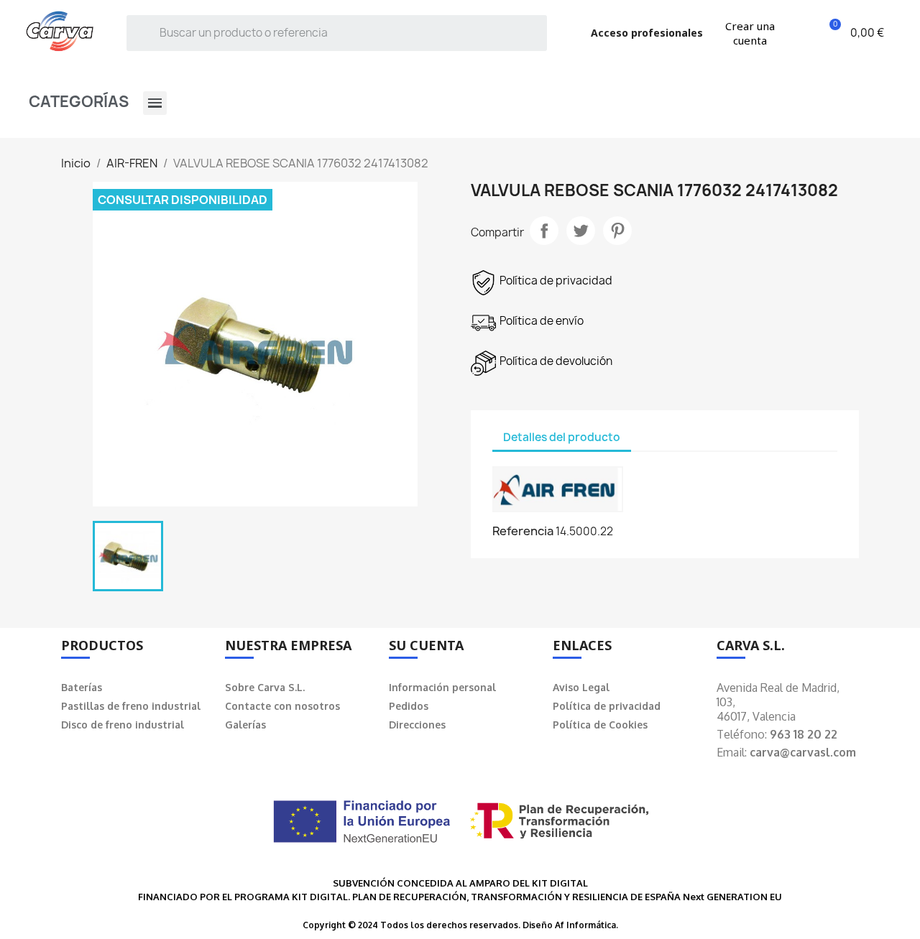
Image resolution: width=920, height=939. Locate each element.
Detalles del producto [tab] (561, 437)
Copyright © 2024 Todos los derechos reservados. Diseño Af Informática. (460, 925)
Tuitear (580, 230)
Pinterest (617, 230)
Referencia (522, 531)
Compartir (544, 230)
